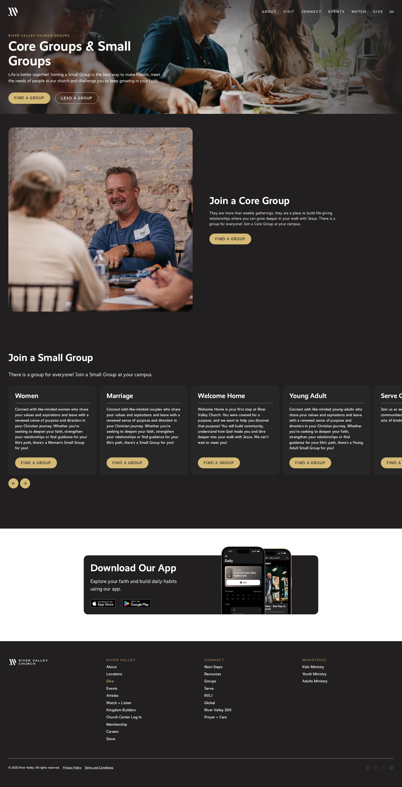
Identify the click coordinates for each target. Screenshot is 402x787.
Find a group (29, 98)
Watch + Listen (118, 703)
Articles (112, 695)
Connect (312, 12)
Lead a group (76, 98)
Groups (210, 681)
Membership (116, 724)
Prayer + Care (215, 717)
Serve (209, 688)
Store (110, 739)
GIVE (378, 12)
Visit (289, 12)
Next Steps (213, 667)
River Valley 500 (217, 710)
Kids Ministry (313, 667)
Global (209, 703)
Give (110, 681)
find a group (36, 463)
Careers (112, 731)
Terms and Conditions (99, 767)
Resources (212, 674)
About (269, 12)
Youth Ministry (314, 674)
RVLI (208, 695)
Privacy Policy (72, 767)
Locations (114, 674)
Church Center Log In (124, 717)
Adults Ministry (315, 681)
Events (336, 12)
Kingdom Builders (121, 710)
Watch (359, 12)
